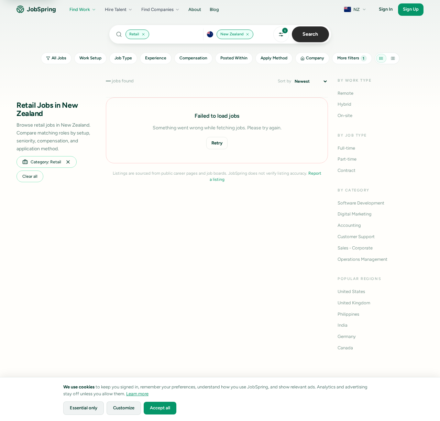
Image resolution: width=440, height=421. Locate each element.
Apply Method (274, 58)
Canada (345, 347)
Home (420, 390)
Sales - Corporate (355, 247)
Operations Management (362, 259)
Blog (214, 9)
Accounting (349, 225)
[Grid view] (393, 58)
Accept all (160, 407)
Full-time (346, 148)
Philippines (348, 314)
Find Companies (157, 9)
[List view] (381, 58)
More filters (351, 58)
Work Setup (90, 58)
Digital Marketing (355, 214)
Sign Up (411, 9)
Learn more (137, 393)
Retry (216, 142)
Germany (347, 336)
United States (351, 291)
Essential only (83, 407)
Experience (155, 58)
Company (315, 58)
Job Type (123, 58)
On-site (345, 115)
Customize (123, 407)
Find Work (79, 9)
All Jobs (59, 58)
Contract (346, 170)
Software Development (361, 203)
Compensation (193, 58)
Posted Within (234, 58)
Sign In (386, 9)
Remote (345, 93)
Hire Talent (115, 9)
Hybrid (344, 104)
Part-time (347, 159)
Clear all (29, 176)
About (194, 9)
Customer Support (356, 236)
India (343, 325)
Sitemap (400, 390)
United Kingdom (354, 302)
